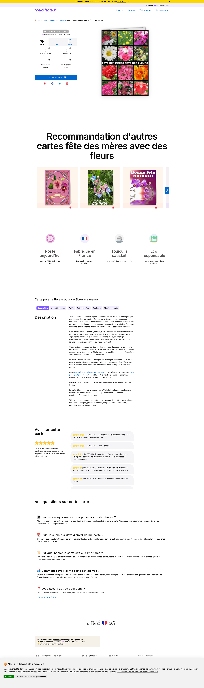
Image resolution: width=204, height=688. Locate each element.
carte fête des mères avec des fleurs (89, 372)
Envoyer (119, 10)
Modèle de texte (111, 308)
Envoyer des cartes (146, 656)
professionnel (163, 5)
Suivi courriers (55, 656)
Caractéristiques (58, 308)
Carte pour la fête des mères (55, 20)
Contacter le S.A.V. (47, 597)
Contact (132, 10)
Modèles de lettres (112, 656)
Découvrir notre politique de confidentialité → (137, 672)
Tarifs (71, 308)
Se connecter (162, 10)
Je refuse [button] (19, 676)
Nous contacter (41, 656)
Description (43, 308)
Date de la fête (83, 308)
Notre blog (85, 656)
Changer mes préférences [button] (35, 676)
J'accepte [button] (8, 676)
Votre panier (145, 10)
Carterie (41, 20)
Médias (94, 656)
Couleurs (97, 308)
